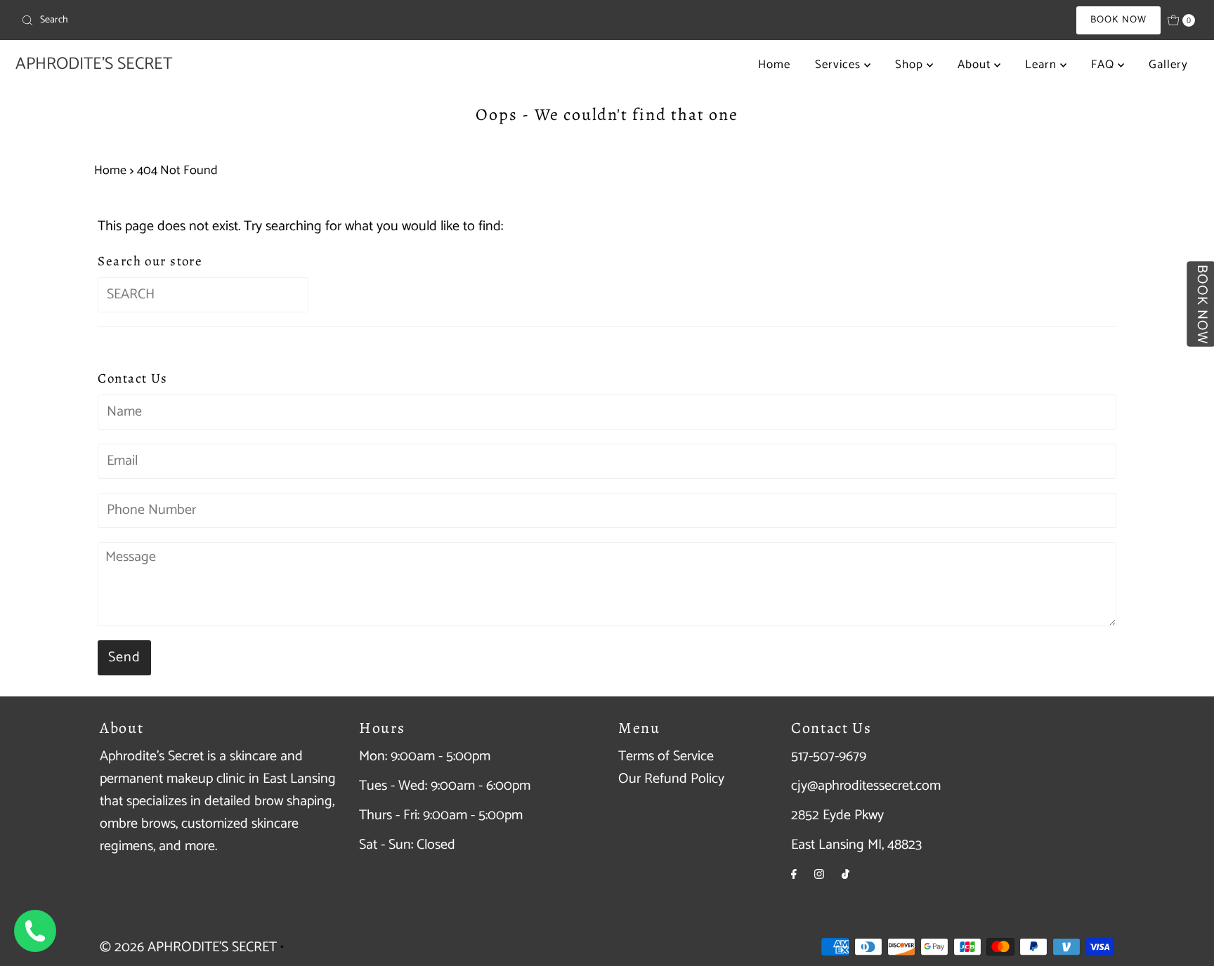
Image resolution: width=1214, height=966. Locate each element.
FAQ (1104, 64)
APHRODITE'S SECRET (93, 64)
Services (839, 64)
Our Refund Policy (671, 778)
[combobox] (209, 20)
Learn (1042, 64)
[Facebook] (794, 875)
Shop (911, 64)
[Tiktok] (845, 875)
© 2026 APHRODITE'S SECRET (188, 947)
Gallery (1168, 64)
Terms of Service (666, 756)
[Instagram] (819, 875)
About (976, 64)
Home (774, 64)
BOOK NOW (1118, 20)
